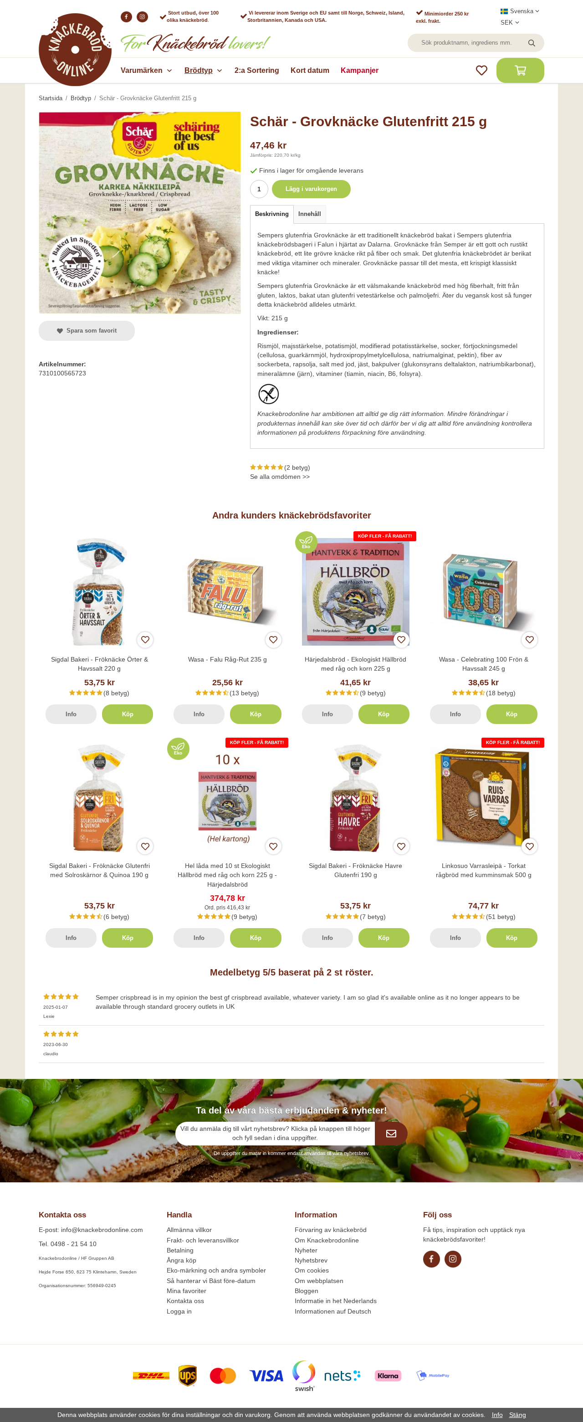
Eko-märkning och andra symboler (216, 1270)
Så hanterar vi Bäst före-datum (211, 1280)
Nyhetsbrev (311, 1260)
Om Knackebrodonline (327, 1240)
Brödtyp (198, 70)
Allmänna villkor (189, 1229)
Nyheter (306, 1250)
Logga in (179, 1311)
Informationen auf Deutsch (333, 1311)
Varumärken (142, 70)
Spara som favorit (90, 330)
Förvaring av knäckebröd (331, 1229)
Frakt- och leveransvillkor (203, 1240)
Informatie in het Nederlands (336, 1300)
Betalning (180, 1250)
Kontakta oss (185, 1300)
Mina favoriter (186, 1290)
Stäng (517, 1414)
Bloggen (306, 1290)
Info (71, 714)
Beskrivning (272, 213)
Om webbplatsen (319, 1280)
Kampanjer (359, 70)
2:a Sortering (257, 70)
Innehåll (309, 213)
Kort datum (310, 70)
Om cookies (312, 1270)
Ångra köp (181, 1260)
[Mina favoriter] (481, 70)
